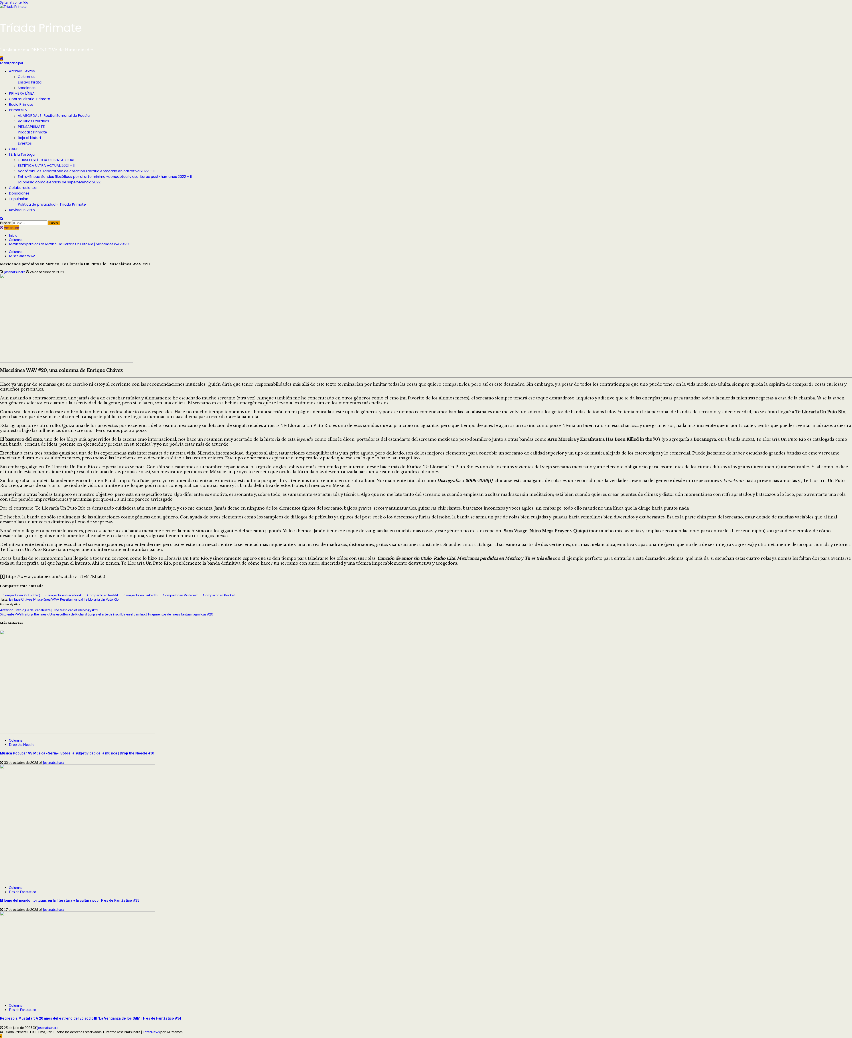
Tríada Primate (41, 28)
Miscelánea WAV (22, 256)
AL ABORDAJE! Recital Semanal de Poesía (54, 115)
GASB (13, 148)
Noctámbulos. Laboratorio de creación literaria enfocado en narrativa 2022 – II (86, 171)
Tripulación (18, 198)
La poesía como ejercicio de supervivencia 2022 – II (62, 182)
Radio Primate (21, 104)
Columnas (26, 76)
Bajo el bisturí (29, 137)
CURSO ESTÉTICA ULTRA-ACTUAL (46, 160)
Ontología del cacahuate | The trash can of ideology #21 (49, 610)
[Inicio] (1, 58)
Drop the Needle (21, 744)
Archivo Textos (22, 71)
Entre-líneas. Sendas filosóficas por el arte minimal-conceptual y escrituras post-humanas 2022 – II (105, 176)
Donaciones (19, 193)
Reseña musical (71, 599)
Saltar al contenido (14, 2)
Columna (15, 251)
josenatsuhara (15, 272)
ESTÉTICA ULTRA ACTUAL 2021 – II (46, 165)
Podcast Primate (32, 132)
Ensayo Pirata (29, 82)
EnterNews (151, 1032)
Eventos (25, 143)
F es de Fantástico (22, 891)
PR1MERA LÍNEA (22, 93)
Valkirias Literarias (33, 121)
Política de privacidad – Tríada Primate (52, 204)
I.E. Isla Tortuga (22, 154)
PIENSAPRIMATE (31, 126)
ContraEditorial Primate (29, 98)
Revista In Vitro (22, 209)
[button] (11, 63)
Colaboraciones (23, 187)
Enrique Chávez (20, 599)
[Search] (1, 218)
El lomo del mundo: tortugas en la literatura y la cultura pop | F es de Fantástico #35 (69, 900)
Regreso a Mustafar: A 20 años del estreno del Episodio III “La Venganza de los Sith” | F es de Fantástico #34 (90, 1018)
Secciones (27, 87)
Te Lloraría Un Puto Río (101, 599)
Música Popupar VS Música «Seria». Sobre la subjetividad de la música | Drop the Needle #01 (77, 753)
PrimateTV (18, 110)
